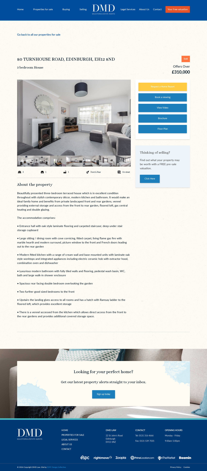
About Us (144, 9)
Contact (157, 9)
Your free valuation (178, 9)
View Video (162, 108)
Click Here (150, 179)
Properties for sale (43, 9)
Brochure (162, 118)
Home (20, 9)
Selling (83, 9)
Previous (22, 161)
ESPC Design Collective (56, 467)
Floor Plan (163, 129)
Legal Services (128, 9)
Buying (66, 9)
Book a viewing (162, 97)
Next (125, 161)
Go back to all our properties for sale (38, 34)
